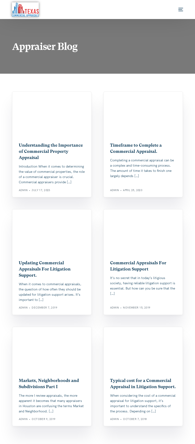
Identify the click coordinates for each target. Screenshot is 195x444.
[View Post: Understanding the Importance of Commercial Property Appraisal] (51, 114)
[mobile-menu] (176, 9)
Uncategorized (32, 102)
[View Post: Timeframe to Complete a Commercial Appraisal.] (143, 114)
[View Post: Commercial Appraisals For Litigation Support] (143, 231)
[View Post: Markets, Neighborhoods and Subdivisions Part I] (51, 349)
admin (23, 190)
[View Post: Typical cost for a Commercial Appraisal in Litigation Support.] (143, 349)
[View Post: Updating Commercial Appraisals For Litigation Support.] (51, 231)
